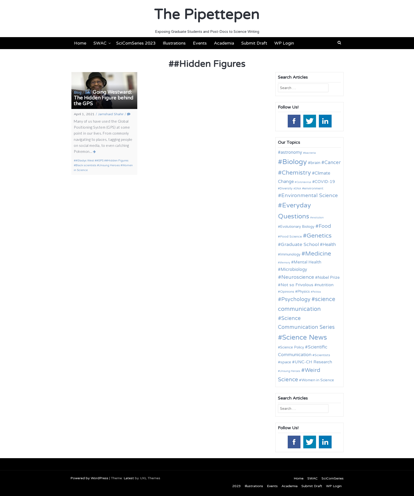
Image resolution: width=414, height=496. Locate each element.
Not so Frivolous (297, 284)
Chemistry (296, 172)
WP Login (284, 43)
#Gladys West (84, 160)
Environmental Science (309, 195)
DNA (298, 188)
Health (329, 244)
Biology (294, 162)
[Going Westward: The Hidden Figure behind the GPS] (94, 152)
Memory (285, 262)
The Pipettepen (207, 14)
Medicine (318, 253)
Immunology (290, 254)
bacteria (310, 152)
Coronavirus (303, 182)
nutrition (325, 284)
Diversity (286, 188)
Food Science (291, 236)
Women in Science (317, 380)
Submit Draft (254, 43)
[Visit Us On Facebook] (294, 121)
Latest (129, 478)
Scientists (322, 355)
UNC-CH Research (313, 362)
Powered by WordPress (89, 478)
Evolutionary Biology (297, 226)
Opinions (287, 292)
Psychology (295, 299)
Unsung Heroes (109, 165)
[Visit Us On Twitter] (309, 121)
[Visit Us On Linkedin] (325, 121)
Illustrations (174, 43)
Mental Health (307, 262)
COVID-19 (325, 181)
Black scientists (85, 165)
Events (200, 43)
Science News (304, 337)
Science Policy (292, 347)
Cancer (332, 162)
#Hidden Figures (117, 160)
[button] (339, 42)
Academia (224, 43)
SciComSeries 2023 (135, 43)
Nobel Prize (328, 277)
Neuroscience (297, 277)
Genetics (319, 235)
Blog (77, 92)
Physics (303, 291)
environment (313, 188)
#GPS (100, 160)
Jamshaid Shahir (111, 114)
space (285, 362)
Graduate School (300, 244)
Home (80, 43)
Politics (316, 291)
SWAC (100, 43)
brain (315, 162)
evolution (318, 217)
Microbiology (294, 269)
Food (325, 226)
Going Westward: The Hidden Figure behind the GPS (103, 98)
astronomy (291, 152)
